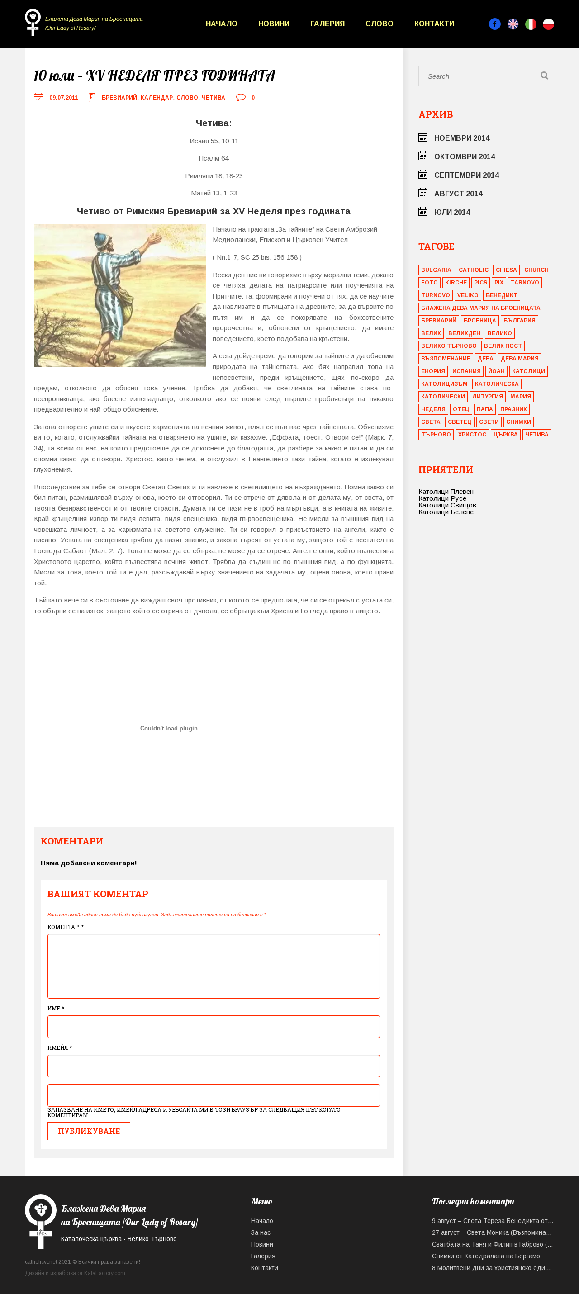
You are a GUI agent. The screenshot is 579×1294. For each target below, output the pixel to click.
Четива (213, 97)
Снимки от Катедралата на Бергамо (486, 1256)
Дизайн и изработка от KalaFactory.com (75, 1273)
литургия (487, 396)
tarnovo (525, 283)
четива (537, 434)
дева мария (520, 358)
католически (443, 396)
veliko (468, 295)
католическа (497, 384)
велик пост (503, 346)
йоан (496, 371)
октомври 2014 (464, 157)
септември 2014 (466, 175)
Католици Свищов (447, 505)
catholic (474, 270)
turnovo (435, 295)
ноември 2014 (461, 138)
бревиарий (438, 321)
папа (485, 409)
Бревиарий (119, 97)
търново (436, 434)
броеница (480, 321)
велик (431, 333)
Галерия (327, 24)
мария (520, 396)
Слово (379, 24)
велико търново (449, 346)
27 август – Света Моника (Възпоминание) (493, 1232)
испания (466, 371)
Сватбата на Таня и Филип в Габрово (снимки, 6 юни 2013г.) (493, 1244)
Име (55, 1008)
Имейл (59, 1047)
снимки (518, 422)
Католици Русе (442, 498)
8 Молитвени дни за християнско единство (493, 1267)
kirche (456, 283)
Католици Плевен (446, 491)
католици (528, 371)
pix (498, 283)
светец (460, 422)
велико (500, 333)
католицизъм (444, 384)
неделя (433, 409)
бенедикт (501, 295)
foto (429, 283)
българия (519, 321)
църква (506, 434)
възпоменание (445, 358)
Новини (274, 24)
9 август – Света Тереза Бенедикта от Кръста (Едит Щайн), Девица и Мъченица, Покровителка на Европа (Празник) (493, 1220)
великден (464, 333)
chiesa (506, 270)
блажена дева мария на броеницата (481, 308)
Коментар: (65, 926)
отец (461, 409)
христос (472, 434)
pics (480, 283)
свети (489, 422)
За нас (261, 1232)
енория (433, 371)
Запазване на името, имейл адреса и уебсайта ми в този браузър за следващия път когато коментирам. (194, 1112)
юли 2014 (452, 212)
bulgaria (436, 270)
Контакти (434, 24)
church (536, 270)
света (431, 422)
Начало (221, 24)
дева (486, 358)
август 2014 (458, 194)
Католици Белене (446, 512)
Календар (157, 97)
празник (513, 409)
